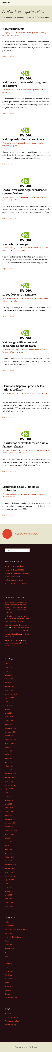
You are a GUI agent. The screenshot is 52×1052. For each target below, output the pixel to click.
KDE (20, 453)
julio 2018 (8, 701)
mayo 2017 (9, 755)
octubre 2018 (9, 690)
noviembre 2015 (10, 823)
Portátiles (8, 975)
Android (8, 922)
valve (17, 35)
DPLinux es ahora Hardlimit (14, 566)
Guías (7, 941)
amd (43, 33)
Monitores (8, 963)
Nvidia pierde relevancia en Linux (23, 139)
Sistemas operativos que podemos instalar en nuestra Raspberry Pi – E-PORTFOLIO (16, 604)
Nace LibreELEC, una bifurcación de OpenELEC (16, 609)
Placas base (9, 971)
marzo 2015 (9, 853)
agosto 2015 (9, 834)
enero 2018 (9, 724)
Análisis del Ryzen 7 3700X (14, 570)
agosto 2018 (9, 698)
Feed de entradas (11, 1017)
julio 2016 (8, 792)
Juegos (7, 952)
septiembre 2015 (11, 830)
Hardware (21, 33)
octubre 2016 (9, 781)
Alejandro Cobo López (13, 634)
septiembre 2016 (11, 785)
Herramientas (10, 948)
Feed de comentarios (12, 1021)
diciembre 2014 (10, 864)
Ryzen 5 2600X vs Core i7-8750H (16, 584)
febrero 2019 (9, 679)
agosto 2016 (9, 789)
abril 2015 (8, 849)
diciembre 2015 (10, 819)
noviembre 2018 (10, 686)
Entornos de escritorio (28, 450)
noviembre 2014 (10, 868)
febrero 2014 (9, 902)
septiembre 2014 (11, 876)
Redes (7, 982)
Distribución (9, 933)
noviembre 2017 (10, 732)
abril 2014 (8, 895)
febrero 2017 (9, 766)
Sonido (7, 994)
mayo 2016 (9, 800)
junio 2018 (8, 705)
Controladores (24, 143)
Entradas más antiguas (22, 533)
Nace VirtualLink (13, 29)
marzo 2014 (9, 899)
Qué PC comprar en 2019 (14, 580)
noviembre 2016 (10, 777)
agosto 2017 (9, 743)
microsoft (5, 35)
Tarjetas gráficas (32, 33)
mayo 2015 (9, 846)
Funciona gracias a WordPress (26, 1047)
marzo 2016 (9, 808)
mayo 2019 (9, 675)
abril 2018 (8, 713)
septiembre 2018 (11, 694)
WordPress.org (10, 1025)
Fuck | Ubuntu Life (11, 616)
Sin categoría (9, 986)
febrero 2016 (9, 811)
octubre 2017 (9, 736)
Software (8, 990)
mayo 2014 (9, 891)
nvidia (12, 35)
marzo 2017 (9, 762)
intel (18, 250)
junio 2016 (8, 796)
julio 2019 (8, 667)
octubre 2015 (9, 827)
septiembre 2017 (11, 739)
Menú (4, 2)
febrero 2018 (9, 720)
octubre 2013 (9, 906)
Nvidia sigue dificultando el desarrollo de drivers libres (19, 344)
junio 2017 (8, 751)
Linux (44, 349)
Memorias (8, 960)
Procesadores (36, 248)
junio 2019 (8, 671)
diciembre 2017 (10, 728)
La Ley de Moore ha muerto (19, 294)
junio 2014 (8, 887)
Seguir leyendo (9, 56)
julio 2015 (8, 838)
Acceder (8, 1013)
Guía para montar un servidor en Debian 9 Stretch (16, 643)
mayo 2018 (9, 709)
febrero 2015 (9, 857)
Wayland (14, 146)
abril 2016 (8, 804)
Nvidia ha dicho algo (15, 244)
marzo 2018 (9, 717)
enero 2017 (9, 770)
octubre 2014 (9, 872)
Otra (6, 967)
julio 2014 (8, 883)
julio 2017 (8, 747)
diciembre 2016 (10, 773)
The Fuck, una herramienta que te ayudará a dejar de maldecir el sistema (17, 618)
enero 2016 (9, 815)
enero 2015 (9, 861)
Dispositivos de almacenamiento (16, 929)
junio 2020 (8, 664)
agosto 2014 (9, 880)
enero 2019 (9, 683)
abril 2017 (8, 758)
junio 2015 (8, 842)
